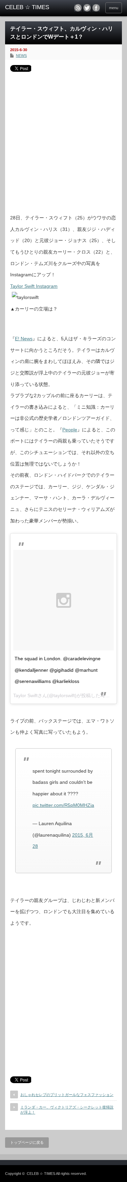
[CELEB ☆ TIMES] (30, 7)
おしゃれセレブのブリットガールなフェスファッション (66, 1095)
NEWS (21, 55)
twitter (87, 8)
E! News (24, 338)
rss (78, 8)
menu (113, 8)
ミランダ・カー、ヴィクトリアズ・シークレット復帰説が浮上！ (66, 1109)
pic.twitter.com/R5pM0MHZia (63, 805)
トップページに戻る (27, 1142)
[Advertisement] (63, 140)
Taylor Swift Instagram (34, 286)
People (69, 429)
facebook (96, 8)
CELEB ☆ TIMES (41, 1174)
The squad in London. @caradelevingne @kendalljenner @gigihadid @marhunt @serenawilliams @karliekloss (58, 670)
